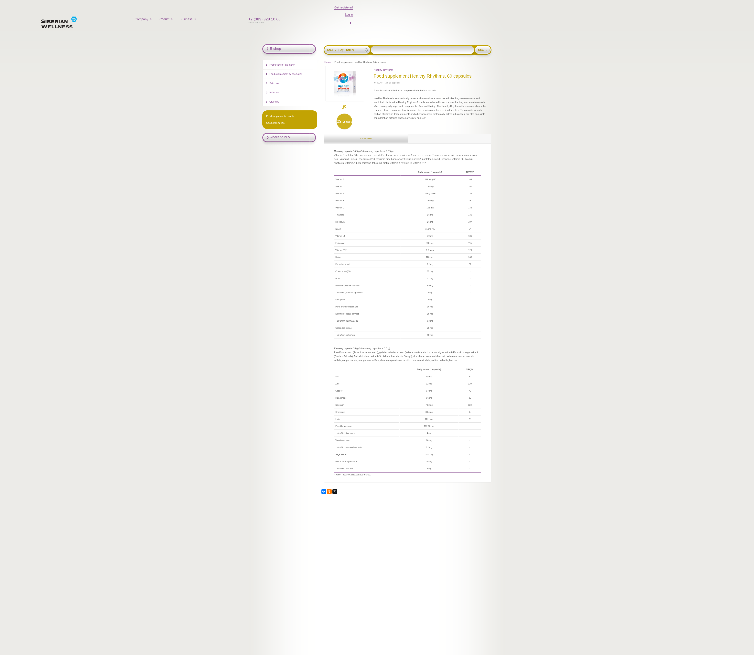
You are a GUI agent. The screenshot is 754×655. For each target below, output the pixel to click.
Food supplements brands (280, 116)
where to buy (280, 137)
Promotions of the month (282, 64)
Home (327, 62)
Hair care (274, 92)
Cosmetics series (275, 123)
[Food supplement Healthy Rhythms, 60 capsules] (344, 96)
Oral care (274, 101)
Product (163, 19)
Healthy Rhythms (383, 69)
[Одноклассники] (329, 491)
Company (141, 19)
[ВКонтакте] (323, 491)
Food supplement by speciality (285, 74)
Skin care (274, 83)
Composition (366, 138)
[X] (334, 491)
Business (185, 19)
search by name (340, 49)
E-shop (275, 48)
